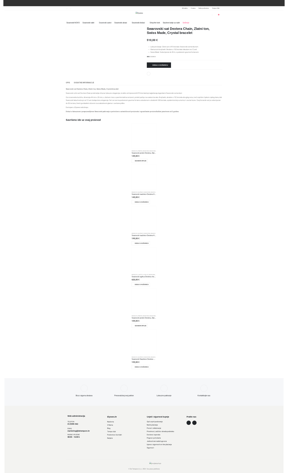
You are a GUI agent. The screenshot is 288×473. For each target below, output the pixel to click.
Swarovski (146, 151)
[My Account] (204, 15)
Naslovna (110, 422)
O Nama (110, 425)
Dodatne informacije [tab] (84, 83)
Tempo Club (215, 8)
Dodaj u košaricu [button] (142, 202)
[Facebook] (67, 8)
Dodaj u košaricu (160, 65)
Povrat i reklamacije (154, 428)
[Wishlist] (209, 15)
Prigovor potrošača (154, 438)
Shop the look (155, 23)
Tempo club (111, 431)
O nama (193, 8)
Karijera (110, 438)
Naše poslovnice (203, 8)
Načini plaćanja (152, 425)
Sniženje (186, 23)
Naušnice (141, 192)
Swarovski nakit (88, 23)
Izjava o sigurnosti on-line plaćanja (159, 444)
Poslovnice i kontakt (114, 435)
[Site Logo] (139, 13)
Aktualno (185, 8)
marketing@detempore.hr (79, 431)
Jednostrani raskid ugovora (157, 441)
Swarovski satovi (105, 23)
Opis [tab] (68, 83)
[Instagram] (71, 8)
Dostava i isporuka (153, 435)
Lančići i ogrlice (143, 274)
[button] (67, 15)
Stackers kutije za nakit (171, 23)
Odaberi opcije (140, 161)
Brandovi (134, 151)
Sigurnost (150, 448)
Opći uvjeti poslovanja (155, 422)
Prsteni (140, 151)
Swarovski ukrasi (120, 23)
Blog (108, 428)
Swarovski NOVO (73, 23)
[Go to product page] (144, 136)
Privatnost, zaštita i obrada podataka (160, 431)
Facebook (148, 73)
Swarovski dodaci (138, 23)
